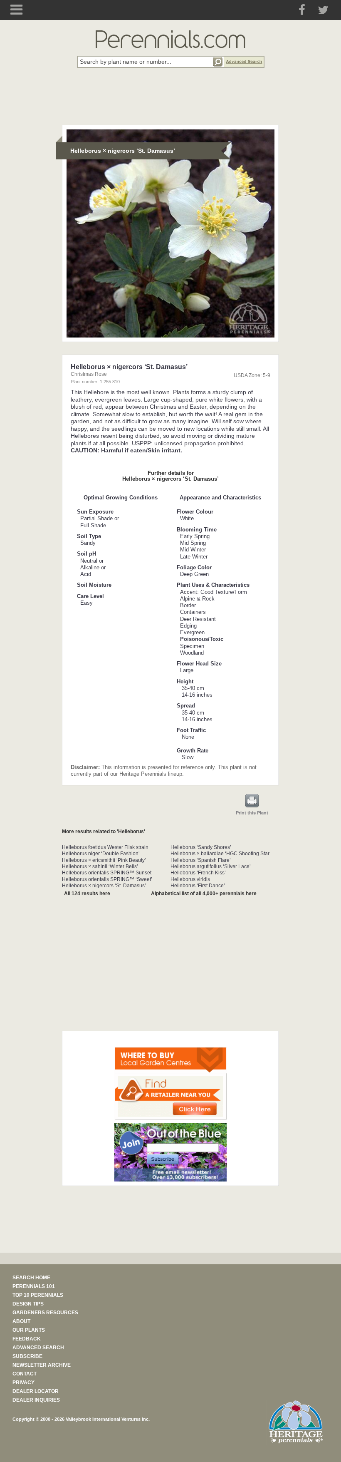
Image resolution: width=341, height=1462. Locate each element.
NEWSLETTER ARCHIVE (41, 1365)
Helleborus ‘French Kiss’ (198, 873)
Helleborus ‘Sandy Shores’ (200, 847)
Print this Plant (252, 812)
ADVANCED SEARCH (38, 1347)
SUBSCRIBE (27, 1356)
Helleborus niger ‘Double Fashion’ (101, 853)
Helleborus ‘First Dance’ (197, 886)
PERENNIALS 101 (33, 1286)
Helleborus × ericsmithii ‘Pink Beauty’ (104, 860)
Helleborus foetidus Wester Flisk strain (105, 847)
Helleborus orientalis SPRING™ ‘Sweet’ (107, 879)
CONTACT (24, 1374)
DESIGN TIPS (28, 1304)
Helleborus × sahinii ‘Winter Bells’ (100, 866)
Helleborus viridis (190, 879)
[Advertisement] (170, 101)
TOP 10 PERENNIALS (37, 1295)
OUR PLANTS (28, 1330)
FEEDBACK (26, 1339)
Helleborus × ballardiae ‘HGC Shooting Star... (221, 853)
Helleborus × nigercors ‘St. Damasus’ (104, 886)
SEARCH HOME (31, 1278)
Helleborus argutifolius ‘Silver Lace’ (210, 866)
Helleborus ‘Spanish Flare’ (200, 860)
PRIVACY (23, 1382)
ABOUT (21, 1321)
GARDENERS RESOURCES (45, 1313)
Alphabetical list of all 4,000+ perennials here (204, 893)
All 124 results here (87, 893)
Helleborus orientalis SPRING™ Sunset (106, 873)
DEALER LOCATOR (35, 1391)
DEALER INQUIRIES (36, 1400)
